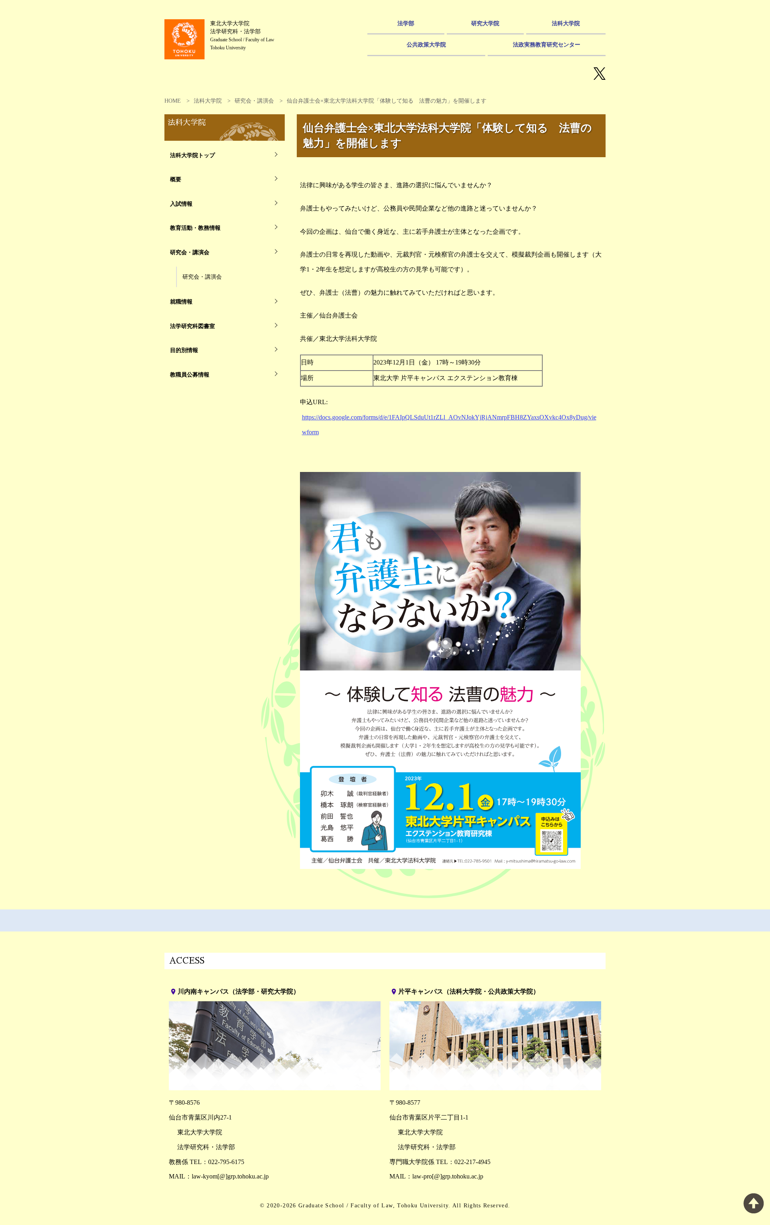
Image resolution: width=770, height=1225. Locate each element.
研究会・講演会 (254, 101)
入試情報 (181, 203)
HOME (172, 101)
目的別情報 (184, 350)
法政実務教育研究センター (546, 44)
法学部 (405, 23)
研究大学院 (485, 23)
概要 (175, 179)
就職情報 (181, 301)
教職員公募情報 (189, 374)
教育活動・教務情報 (195, 228)
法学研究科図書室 (192, 326)
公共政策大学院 (426, 44)
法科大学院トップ (192, 155)
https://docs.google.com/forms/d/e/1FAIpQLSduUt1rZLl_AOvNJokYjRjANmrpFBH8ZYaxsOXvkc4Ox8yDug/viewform (449, 424)
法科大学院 (566, 23)
